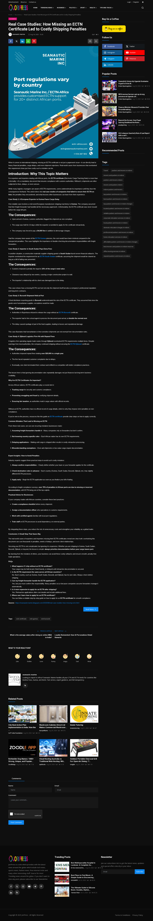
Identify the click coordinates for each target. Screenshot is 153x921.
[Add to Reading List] (96, 41)
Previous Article (46, 631)
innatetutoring (75, 728)
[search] (143, 8)
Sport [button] (82, 8)
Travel (106, 170)
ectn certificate (21, 619)
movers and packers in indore (114, 175)
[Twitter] (17, 886)
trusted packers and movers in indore (116, 208)
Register (136, 2)
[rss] (17, 892)
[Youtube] (29, 886)
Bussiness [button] (60, 8)
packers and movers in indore (122, 170)
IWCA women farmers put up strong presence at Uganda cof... (131, 95)
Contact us (32, 2)
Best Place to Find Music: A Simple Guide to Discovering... (83, 876)
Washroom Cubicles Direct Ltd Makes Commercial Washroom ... (53, 726)
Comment (12, 795)
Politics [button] (72, 8)
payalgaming (122, 125)
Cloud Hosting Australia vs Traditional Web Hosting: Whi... (52, 760)
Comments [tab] (16, 778)
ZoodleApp (11, 764)
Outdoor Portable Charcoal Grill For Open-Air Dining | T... (83, 760)
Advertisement (13, 2)
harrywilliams (43, 731)
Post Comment (16, 822)
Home (35, 8)
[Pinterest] (41, 886)
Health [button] (92, 8)
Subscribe (139, 872)
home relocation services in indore (115, 237)
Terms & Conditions (122, 915)
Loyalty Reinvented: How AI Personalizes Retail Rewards (73, 636)
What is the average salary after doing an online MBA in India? (31, 636)
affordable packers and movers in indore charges (120, 242)
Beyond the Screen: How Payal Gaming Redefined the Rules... (129, 121)
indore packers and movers (113, 189)
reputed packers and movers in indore (117, 256)
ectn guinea (34, 619)
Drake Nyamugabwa (124, 86)
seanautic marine (30, 675)
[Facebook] (11, 886)
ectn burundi (45, 619)
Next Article (59, 631)
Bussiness (18, 15)
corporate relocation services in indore (117, 218)
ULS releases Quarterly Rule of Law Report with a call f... (134, 134)
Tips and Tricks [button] (105, 8)
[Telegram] (35, 886)
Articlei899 (74, 880)
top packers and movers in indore (115, 194)
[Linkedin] (11, 892)
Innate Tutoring (76, 725)
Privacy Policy (137, 915)
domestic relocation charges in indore (116, 228)
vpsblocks (42, 764)
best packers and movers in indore (115, 199)
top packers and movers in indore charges (118, 204)
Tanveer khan (75, 893)
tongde (72, 764)
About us (24, 2)
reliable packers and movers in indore (116, 213)
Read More (90, 609)
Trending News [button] (46, 8)
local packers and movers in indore (115, 223)
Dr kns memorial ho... (78, 868)
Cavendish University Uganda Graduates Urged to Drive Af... (133, 82)
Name (10, 786)
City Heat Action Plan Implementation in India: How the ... (22, 727)
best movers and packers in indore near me (118, 247)
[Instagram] (23, 886)
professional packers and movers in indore (118, 232)
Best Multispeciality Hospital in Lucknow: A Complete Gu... (83, 864)
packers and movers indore (113, 180)
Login (129, 2)
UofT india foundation (15, 733)
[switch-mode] (143, 2)
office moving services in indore (114, 251)
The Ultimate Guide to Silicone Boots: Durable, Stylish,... (83, 889)
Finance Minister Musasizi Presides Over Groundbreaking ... (133, 108)
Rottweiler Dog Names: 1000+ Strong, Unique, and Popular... (21, 760)
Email (57, 786)
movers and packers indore (113, 185)
